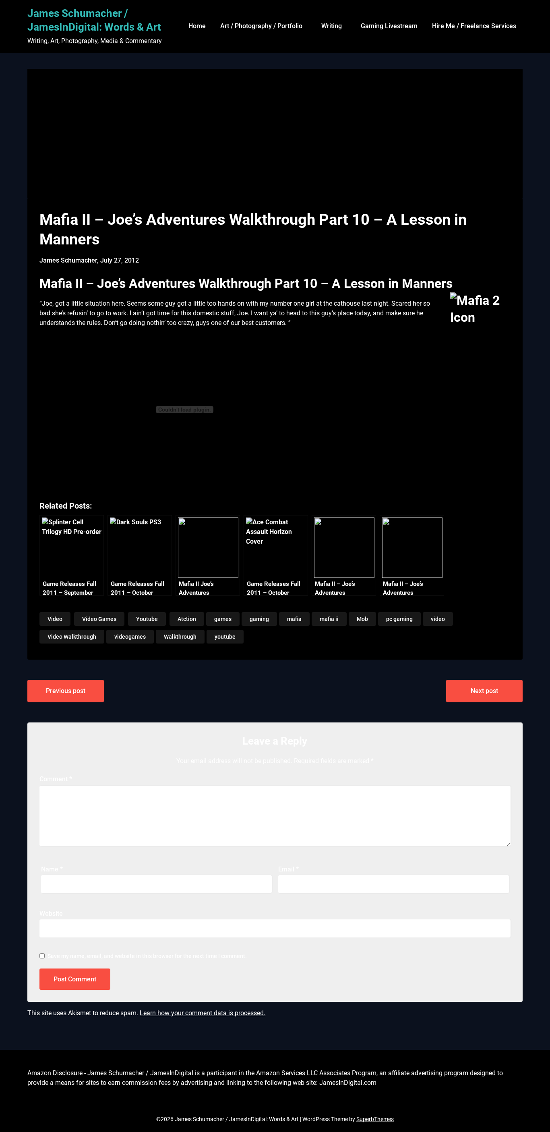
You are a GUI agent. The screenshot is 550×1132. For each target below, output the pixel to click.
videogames (130, 636)
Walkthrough (180, 636)
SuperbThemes (375, 1119)
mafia (294, 619)
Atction (187, 619)
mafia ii (329, 619)
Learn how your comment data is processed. (202, 1013)
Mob (362, 619)
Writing (331, 26)
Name (52, 869)
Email (288, 869)
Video (55, 619)
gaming (259, 619)
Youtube (147, 619)
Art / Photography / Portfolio (261, 26)
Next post (484, 691)
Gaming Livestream (389, 26)
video (438, 619)
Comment (55, 779)
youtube (225, 636)
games (223, 619)
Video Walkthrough (72, 636)
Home (197, 26)
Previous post (65, 691)
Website (51, 913)
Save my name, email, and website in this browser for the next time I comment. (147, 956)
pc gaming (399, 619)
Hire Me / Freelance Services (474, 26)
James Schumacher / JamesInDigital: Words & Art (94, 20)
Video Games (99, 619)
